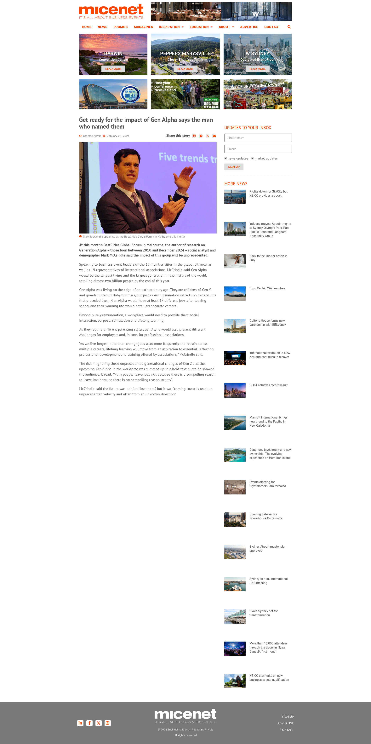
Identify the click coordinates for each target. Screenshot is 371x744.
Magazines (143, 27)
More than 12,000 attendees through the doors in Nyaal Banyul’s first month (268, 647)
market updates (266, 158)
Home (87, 27)
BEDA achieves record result (268, 385)
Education (199, 27)
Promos (121, 27)
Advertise (249, 27)
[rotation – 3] (258, 108)
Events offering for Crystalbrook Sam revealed (267, 484)
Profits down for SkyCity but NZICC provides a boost (268, 193)
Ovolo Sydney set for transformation (263, 613)
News (102, 27)
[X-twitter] (98, 723)
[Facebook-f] (89, 723)
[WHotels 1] (221, 20)
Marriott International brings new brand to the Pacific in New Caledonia (268, 421)
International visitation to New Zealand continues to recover (269, 355)
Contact (272, 27)
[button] (289, 27)
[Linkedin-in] (80, 723)
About (224, 27)
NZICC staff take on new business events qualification (269, 678)
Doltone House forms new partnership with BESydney (267, 322)
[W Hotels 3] (113, 108)
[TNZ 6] (185, 108)
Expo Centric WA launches (267, 288)
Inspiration (169, 27)
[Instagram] (108, 723)
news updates (238, 158)
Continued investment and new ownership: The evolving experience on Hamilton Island (270, 454)
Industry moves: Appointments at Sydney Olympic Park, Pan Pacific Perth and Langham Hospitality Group (270, 230)
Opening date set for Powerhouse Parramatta (266, 516)
